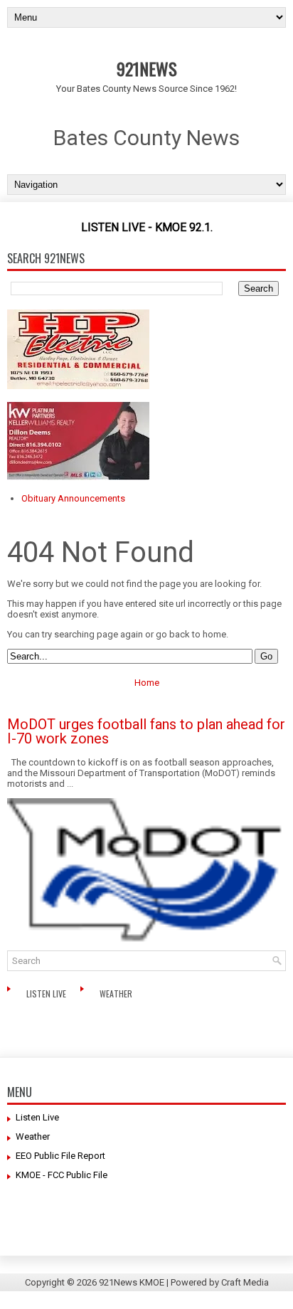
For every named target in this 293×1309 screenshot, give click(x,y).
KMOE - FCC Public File (61, 1175)
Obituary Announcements (73, 498)
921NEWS (147, 68)
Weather (117, 993)
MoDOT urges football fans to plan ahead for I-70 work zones (146, 731)
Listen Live (47, 993)
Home (146, 682)
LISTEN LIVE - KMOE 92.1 (146, 227)
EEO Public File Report (60, 1155)
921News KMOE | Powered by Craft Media (184, 1282)
